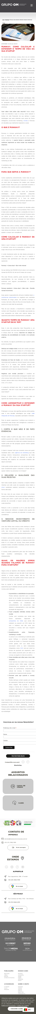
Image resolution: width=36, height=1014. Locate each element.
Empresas (20, 986)
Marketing (7, 19)
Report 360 (21, 992)
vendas (25, 120)
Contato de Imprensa (9, 977)
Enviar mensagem (21, 847)
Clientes (20, 988)
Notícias (6, 976)
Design (19, 976)
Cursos (5, 988)
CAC (21, 648)
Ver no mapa (19, 886)
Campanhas (21, 975)
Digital (19, 977)
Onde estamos (21, 993)
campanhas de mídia (16, 620)
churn (3, 487)
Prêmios (20, 990)
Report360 (6, 973)
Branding (20, 973)
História (20, 989)
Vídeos (6, 975)
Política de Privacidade (8, 1005)
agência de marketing (22, 452)
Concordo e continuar (18, 1008)
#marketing (18, 765)
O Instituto (6, 986)
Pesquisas (6, 989)
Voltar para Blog (18, 756)
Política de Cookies (23, 1005)
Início (3, 19)
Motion (20, 980)
